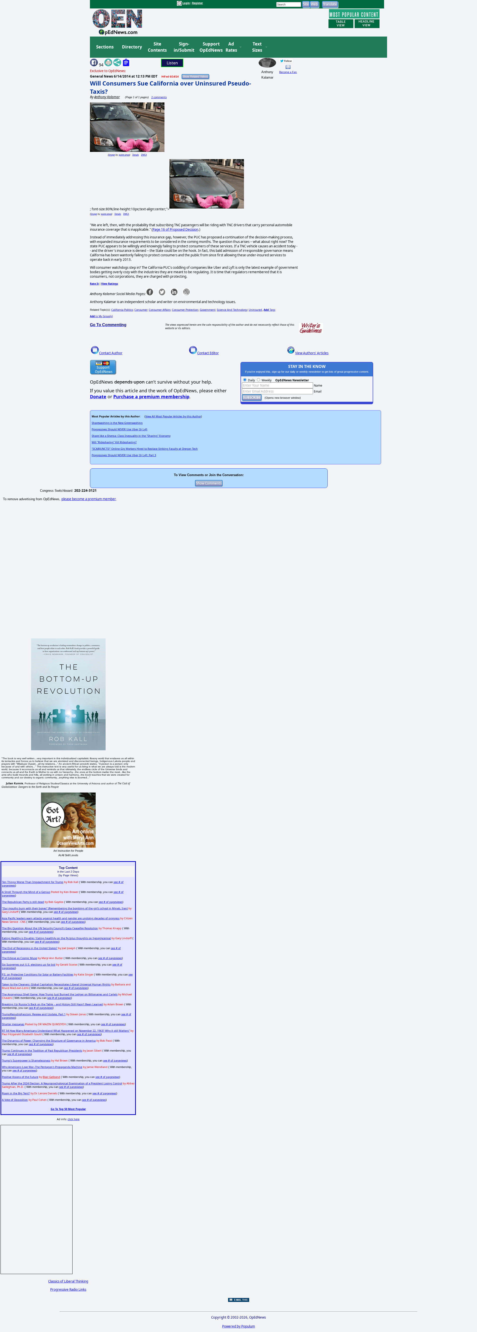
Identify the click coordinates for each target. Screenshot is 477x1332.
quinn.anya (124, 154)
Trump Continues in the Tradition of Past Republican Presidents (42, 1050)
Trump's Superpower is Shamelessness (26, 1060)
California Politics (122, 309)
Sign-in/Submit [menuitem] (183, 47)
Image (112, 154)
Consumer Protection (185, 309)
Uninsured (255, 309)
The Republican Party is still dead (23, 902)
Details (135, 154)
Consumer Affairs (159, 309)
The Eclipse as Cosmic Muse (19, 958)
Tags (269, 309)
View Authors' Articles (311, 353)
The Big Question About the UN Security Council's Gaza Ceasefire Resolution (50, 928)
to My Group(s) (101, 316)
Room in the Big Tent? (16, 1093)
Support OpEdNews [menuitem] (209, 47)
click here (74, 1119)
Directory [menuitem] (131, 47)
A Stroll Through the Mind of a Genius (26, 892)
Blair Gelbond (51, 1077)
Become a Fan (288, 72)
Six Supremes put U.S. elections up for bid (28, 964)
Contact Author (110, 353)
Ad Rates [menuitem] (231, 47)
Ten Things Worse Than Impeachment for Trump (32, 882)
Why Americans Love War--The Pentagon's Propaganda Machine (42, 1067)
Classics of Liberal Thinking (68, 1281)
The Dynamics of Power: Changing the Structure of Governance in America (49, 1040)
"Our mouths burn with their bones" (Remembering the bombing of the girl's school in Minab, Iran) (65, 908)
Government (207, 309)
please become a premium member (88, 499)
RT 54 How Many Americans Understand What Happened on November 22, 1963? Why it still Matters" (66, 1030)
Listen (172, 63)
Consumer (140, 309)
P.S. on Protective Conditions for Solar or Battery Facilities (37, 974)
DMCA (144, 154)
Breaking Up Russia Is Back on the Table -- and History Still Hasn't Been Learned (52, 1004)
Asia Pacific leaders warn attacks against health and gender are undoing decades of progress (60, 918)
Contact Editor (208, 353)
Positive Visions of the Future (20, 1077)
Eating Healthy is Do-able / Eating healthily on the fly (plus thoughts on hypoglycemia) (56, 938)
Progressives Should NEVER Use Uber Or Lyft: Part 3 (124, 455)
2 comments (159, 97)
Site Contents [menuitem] (157, 47)
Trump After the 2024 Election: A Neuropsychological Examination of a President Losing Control (62, 1083)
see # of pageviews (110, 902)
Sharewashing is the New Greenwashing (117, 423)
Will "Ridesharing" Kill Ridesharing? (114, 442)
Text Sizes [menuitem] (257, 47)
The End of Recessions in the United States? (29, 948)
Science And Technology (232, 309)
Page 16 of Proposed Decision (175, 229)
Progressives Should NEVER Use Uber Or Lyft (119, 429)
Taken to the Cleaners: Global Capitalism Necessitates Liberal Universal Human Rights (56, 984)
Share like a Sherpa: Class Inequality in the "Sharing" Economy (131, 436)
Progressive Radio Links (68, 1289)
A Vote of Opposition (15, 1100)
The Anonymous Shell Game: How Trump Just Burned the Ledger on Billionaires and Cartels (60, 994)
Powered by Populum (238, 1326)
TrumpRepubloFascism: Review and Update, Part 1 (34, 1014)
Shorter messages (13, 1024)
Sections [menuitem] (105, 47)
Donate (98, 397)
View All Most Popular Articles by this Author (173, 416)
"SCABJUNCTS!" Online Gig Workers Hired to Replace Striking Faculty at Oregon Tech (145, 448)
